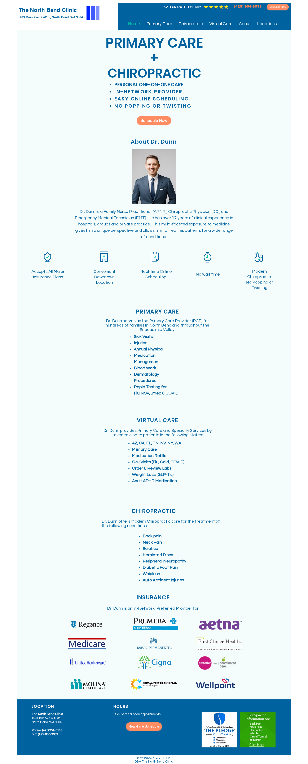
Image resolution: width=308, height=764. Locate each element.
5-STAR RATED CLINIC (182, 7)
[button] (245, 24)
